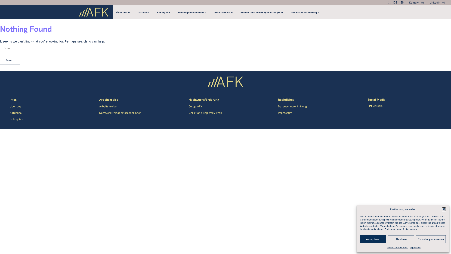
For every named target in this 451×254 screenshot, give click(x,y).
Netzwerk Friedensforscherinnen (120, 113)
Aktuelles (143, 12)
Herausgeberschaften (191, 12)
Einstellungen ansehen (431, 239)
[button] (444, 209)
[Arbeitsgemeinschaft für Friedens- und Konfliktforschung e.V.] (93, 13)
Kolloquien (163, 12)
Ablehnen (401, 239)
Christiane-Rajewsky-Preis (206, 113)
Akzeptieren (373, 239)
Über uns (121, 12)
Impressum (415, 247)
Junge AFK (195, 106)
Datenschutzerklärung (397, 247)
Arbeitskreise (222, 12)
